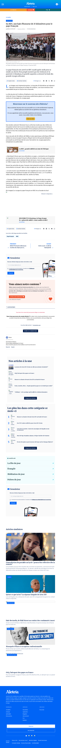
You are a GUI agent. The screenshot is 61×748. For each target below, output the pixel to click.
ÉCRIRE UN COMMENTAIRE (30, 331)
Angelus (9, 577)
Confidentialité (35, 743)
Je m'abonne (13, 10)
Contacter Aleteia (16, 743)
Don (24, 718)
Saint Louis (35, 6)
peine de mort (10, 603)
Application (25, 712)
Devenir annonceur (42, 740)
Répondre (8, 347)
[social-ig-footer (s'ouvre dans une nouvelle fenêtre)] (34, 736)
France (9, 534)
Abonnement (26, 716)
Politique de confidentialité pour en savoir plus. (21, 269)
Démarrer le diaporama (46, 193)
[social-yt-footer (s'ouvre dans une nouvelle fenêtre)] (26, 736)
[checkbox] (7, 268)
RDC (17, 236)
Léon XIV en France (11, 655)
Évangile (11, 469)
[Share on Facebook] (43, 80)
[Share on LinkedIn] (46, 80)
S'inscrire (11, 273)
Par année (42, 709)
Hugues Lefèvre (21, 29)
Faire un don (30, 119)
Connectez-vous (36, 325)
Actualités (8, 17)
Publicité (25, 720)
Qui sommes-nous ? (23, 740)
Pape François (10, 236)
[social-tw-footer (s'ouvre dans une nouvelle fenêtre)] (32, 736)
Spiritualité (8, 714)
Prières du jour (14, 479)
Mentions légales (33, 740)
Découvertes (9, 716)
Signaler (13, 347)
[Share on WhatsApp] (54, 80)
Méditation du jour (16, 474)
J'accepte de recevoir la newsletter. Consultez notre (21, 269)
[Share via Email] (51, 80)
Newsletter (25, 709)
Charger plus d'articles (30, 398)
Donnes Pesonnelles (26, 743)
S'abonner (31, 726)
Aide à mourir (10, 629)
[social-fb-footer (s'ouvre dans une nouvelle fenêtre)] (29, 736)
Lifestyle (8, 712)
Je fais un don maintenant (16, 296)
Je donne (30, 10)
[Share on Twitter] (49, 80)
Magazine (25, 714)
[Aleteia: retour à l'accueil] (30, 3)
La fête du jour (14, 463)
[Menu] (12, 4)
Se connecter (31, 730)
